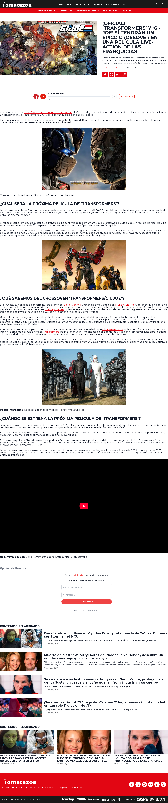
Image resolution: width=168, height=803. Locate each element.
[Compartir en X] (111, 74)
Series (97, 4)
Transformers (51, 331)
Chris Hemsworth (112, 329)
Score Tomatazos (12, 787)
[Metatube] (108, 799)
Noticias (65, 4)
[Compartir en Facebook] (105, 74)
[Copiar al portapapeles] (124, 74)
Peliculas (82, 4)
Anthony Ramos (54, 309)
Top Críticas (110, 10)
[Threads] (163, 784)
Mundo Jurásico (124, 304)
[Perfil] (156, 4)
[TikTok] (157, 784)
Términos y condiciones (40, 787)
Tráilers (126, 10)
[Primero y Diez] (151, 799)
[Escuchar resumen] (43, 96)
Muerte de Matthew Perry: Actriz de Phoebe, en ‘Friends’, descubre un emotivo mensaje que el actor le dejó (103, 656)
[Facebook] (131, 784)
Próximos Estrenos (87, 10)
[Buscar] (163, 4)
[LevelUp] (68, 799)
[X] (138, 784)
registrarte (77, 575)
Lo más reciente (46, 10)
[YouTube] (150, 784)
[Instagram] (144, 784)
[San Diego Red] (126, 799)
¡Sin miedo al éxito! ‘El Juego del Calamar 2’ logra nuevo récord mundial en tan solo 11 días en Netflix (104, 704)
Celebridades (116, 4)
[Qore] (142, 799)
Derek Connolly (73, 304)
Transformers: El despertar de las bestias (48, 112)
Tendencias (65, 10)
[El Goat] (161, 799)
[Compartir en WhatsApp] (118, 74)
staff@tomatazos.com (70, 787)
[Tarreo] (81, 799)
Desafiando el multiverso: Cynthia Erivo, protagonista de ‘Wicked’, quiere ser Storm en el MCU (105, 635)
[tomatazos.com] (36, 96)
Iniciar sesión (87, 601)
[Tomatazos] (17, 4)
